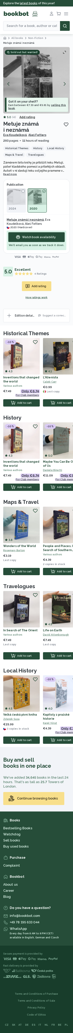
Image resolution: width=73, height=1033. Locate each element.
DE (27, 1024)
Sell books (11, 840)
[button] (36, 80)
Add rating (27, 117)
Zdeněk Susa (11, 719)
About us (10, 884)
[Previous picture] (8, 84)
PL (66, 1024)
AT (20, 1024)
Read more (10, 174)
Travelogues (19, 586)
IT (40, 1024)
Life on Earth (52, 630)
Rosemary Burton (14, 550)
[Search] (65, 26)
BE (60, 1024)
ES (33, 1024)
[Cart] (58, 13)
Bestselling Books (17, 828)
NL (46, 1024)
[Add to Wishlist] (66, 124)
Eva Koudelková (15, 135)
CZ (7, 1024)
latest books (28, 3)
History (12, 418)
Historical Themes (26, 333)
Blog (7, 897)
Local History (20, 671)
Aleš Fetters (37, 135)
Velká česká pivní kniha (20, 714)
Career (8, 891)
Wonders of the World (19, 546)
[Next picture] (64, 84)
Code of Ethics (36, 1014)
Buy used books (16, 846)
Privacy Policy (36, 1007)
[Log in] (51, 13)
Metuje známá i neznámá (25, 219)
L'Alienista (50, 377)
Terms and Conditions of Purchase (36, 993)
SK (13, 1024)
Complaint (11, 865)
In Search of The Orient (20, 630)
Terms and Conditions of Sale (36, 1000)
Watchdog (11, 834)
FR (53, 1024)
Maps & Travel (21, 502)
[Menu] (66, 13)
